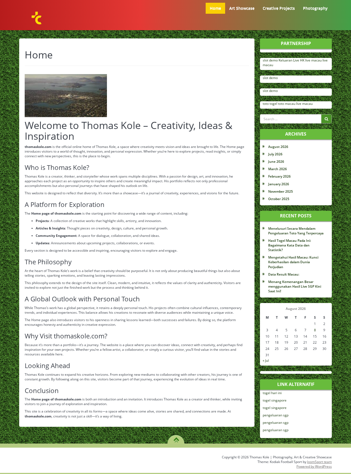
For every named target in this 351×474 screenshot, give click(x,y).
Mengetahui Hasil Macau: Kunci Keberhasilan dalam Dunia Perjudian (293, 262)
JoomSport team (319, 461)
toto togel (270, 103)
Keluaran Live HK (291, 60)
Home (215, 8)
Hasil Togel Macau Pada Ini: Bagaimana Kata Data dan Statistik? (289, 245)
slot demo (270, 60)
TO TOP (176, 438)
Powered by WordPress (314, 466)
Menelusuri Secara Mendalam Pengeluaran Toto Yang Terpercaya (296, 230)
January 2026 (278, 184)
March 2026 (277, 169)
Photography (315, 8)
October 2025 (278, 199)
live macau (313, 60)
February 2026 (279, 176)
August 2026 (278, 146)
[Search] (326, 119)
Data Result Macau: (283, 274)
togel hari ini (272, 393)
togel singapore (275, 400)
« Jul (266, 360)
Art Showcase (241, 8)
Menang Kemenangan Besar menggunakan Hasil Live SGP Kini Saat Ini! (294, 286)
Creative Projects (279, 8)
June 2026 (276, 161)
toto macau (286, 103)
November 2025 (280, 191)
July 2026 (275, 154)
